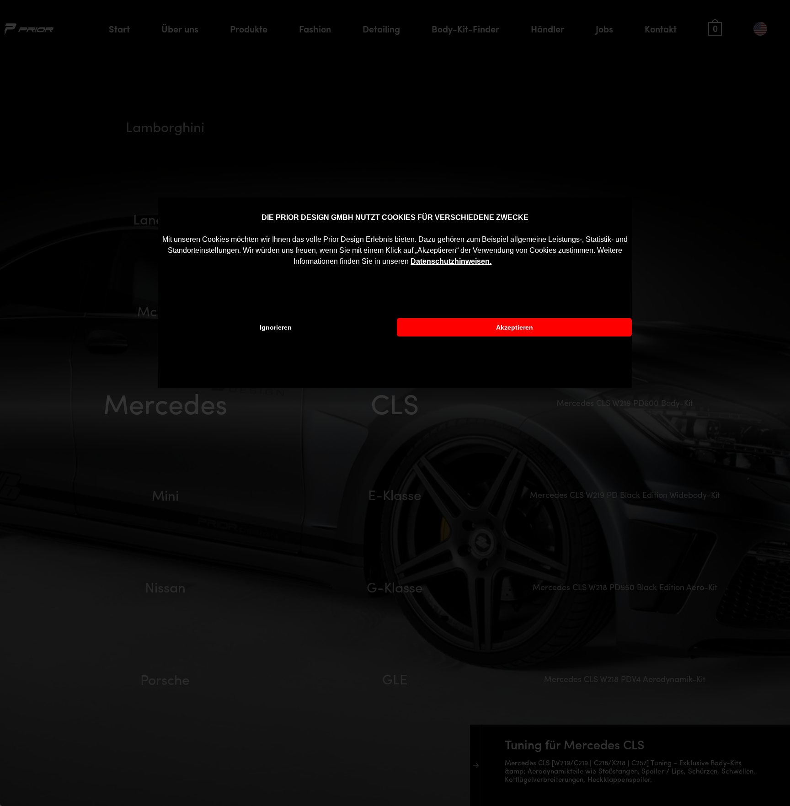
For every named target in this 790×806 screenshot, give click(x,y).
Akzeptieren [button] (514, 327)
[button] (494, 262)
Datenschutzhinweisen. (451, 261)
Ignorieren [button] (276, 327)
